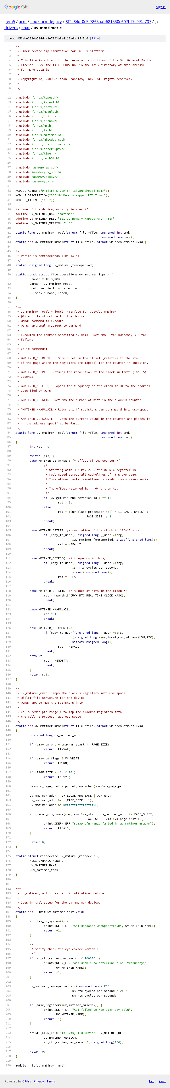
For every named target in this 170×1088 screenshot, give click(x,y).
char (25, 27)
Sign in (161, 7)
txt (151, 1081)
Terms (51, 1081)
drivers (11, 27)
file (95, 38)
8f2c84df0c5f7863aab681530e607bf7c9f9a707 (108, 21)
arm (23, 21)
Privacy (39, 1081)
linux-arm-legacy (46, 21)
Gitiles (26, 1081)
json (162, 1081)
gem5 (9, 21)
